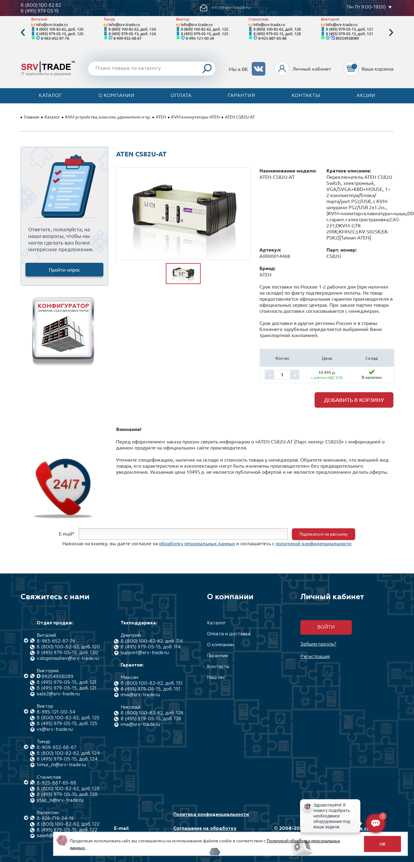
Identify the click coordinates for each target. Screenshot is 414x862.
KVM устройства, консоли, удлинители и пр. (108, 116)
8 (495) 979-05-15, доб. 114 (151, 647)
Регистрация (315, 656)
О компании (116, 95)
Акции (365, 95)
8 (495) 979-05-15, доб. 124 (132, 33)
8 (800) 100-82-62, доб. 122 (68, 824)
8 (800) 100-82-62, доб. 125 (204, 29)
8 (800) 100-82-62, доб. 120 (59, 29)
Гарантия (241, 95)
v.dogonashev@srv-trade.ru (68, 658)
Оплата (181, 95)
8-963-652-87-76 (55, 38)
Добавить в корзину (354, 399)
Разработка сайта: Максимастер (356, 831)
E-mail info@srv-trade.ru (135, 831)
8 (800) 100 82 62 (41, 5)
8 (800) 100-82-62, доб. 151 (151, 683)
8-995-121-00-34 (200, 38)
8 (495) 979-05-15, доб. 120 (59, 33)
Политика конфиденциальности (211, 814)
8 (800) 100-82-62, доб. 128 (277, 29)
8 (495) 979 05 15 (40, 11)
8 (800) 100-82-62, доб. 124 (132, 29)
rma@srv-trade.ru (140, 695)
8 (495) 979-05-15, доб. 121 (349, 29)
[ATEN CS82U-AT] (183, 214)
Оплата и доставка (229, 634)
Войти (326, 627)
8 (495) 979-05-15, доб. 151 (150, 689)
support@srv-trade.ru (145, 652)
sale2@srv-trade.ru (58, 694)
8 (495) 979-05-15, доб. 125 (204, 33)
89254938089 (347, 38)
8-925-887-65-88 (272, 38)
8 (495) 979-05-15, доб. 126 (151, 719)
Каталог (50, 95)
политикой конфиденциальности (313, 543)
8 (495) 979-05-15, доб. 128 (277, 33)
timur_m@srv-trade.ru (61, 765)
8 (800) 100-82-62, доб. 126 (152, 713)
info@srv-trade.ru (52, 24)
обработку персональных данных (197, 543)
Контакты (306, 95)
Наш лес (216, 677)
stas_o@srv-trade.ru (60, 800)
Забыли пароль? (318, 644)
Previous (23, 32)
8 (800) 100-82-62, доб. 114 (152, 641)
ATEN (161, 116)
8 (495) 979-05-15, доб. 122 (67, 830)
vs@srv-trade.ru (55, 729)
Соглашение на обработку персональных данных (204, 831)
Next (391, 32)
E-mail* (67, 533)
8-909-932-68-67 (127, 38)
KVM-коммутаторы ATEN (195, 116)
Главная (31, 116)
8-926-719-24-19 (55, 818)
